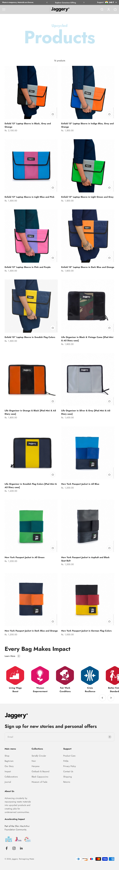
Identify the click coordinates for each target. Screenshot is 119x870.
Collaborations (11, 776)
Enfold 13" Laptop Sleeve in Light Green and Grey (87, 197)
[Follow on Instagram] (14, 848)
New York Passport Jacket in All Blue (80, 484)
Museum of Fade (39, 782)
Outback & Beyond (40, 771)
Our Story (9, 766)
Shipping (67, 776)
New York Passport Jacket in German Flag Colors (86, 630)
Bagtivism (9, 761)
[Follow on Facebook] (7, 848)
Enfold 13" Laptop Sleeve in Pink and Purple (28, 267)
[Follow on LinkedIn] (21, 848)
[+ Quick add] (52, 114)
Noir (34, 761)
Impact (8, 771)
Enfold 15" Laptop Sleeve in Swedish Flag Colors (30, 337)
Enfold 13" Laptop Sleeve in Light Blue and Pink (29, 197)
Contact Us (68, 771)
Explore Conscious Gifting (65, 2)
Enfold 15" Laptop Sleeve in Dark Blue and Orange (87, 267)
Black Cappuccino (40, 776)
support (100, 2)
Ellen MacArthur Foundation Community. (17, 828)
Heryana (35, 766)
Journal (8, 782)
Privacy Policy (69, 766)
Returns (66, 782)
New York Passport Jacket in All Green (25, 557)
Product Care (69, 755)
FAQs (65, 761)
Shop (7, 755)
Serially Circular (39, 755)
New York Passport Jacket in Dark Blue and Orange (31, 630)
